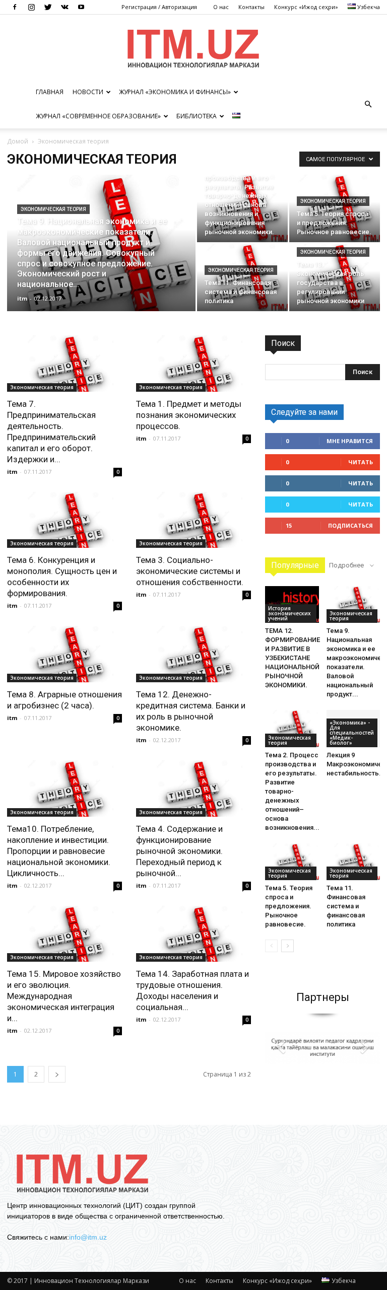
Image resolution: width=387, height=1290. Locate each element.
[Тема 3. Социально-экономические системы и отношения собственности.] (193, 520)
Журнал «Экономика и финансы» (175, 92)
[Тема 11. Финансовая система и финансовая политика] (242, 277)
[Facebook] (14, 7)
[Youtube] (81, 7)
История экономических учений (289, 613)
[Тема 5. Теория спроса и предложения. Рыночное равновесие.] (334, 208)
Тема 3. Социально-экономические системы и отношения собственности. (189, 571)
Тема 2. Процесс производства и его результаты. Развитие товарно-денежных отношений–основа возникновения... (292, 791)
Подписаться (350, 525)
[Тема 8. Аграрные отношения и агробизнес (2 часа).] (64, 654)
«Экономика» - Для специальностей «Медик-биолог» (352, 732)
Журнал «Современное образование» (98, 116)
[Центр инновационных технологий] (193, 48)
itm (22, 298)
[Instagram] (31, 7)
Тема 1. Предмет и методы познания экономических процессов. (188, 415)
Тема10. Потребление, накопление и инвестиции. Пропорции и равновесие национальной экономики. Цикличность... (58, 851)
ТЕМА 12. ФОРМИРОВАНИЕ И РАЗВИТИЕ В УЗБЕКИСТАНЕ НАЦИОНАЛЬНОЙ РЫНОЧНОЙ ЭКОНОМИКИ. (292, 658)
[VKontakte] (64, 7)
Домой (17, 141)
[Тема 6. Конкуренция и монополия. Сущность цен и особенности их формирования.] (64, 520)
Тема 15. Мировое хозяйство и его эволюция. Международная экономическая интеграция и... (64, 996)
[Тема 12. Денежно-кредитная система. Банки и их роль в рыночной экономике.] (193, 654)
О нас (221, 7)
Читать (360, 462)
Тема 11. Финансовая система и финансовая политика (346, 906)
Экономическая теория (53, 209)
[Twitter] (47, 7)
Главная (49, 92)
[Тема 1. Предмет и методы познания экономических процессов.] (193, 363)
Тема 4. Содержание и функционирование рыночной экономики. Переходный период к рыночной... (179, 851)
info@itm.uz (88, 1237)
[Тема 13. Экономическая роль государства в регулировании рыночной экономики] (334, 277)
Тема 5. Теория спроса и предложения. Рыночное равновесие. (288, 906)
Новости (88, 92)
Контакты (251, 7)
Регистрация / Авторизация (159, 7)
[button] (368, 104)
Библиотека (196, 116)
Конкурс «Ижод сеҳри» (306, 7)
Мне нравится (350, 441)
